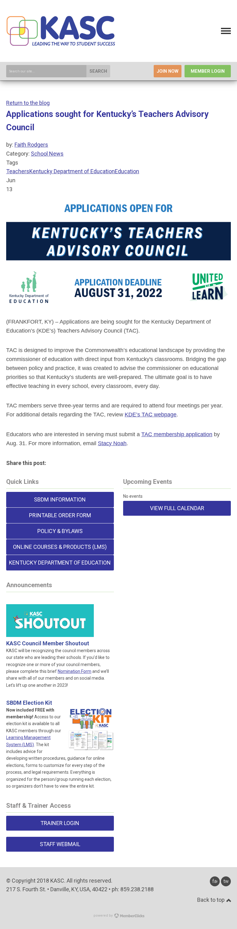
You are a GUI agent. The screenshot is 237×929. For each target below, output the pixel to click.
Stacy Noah (112, 443)
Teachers (17, 171)
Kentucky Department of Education (72, 171)
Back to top (211, 900)
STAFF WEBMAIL (60, 844)
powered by (104, 916)
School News (47, 153)
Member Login (208, 71)
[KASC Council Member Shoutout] (50, 629)
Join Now (167, 71)
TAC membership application (176, 434)
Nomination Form (74, 671)
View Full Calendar (177, 508)
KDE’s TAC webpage (151, 414)
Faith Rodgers (31, 144)
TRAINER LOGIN (59, 823)
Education (127, 171)
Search (98, 71)
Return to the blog (28, 103)
